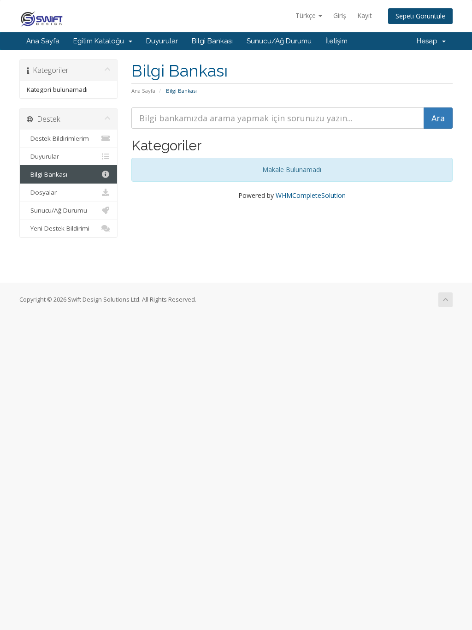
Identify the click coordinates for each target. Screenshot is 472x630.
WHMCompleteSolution (311, 195)
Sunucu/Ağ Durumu (279, 41)
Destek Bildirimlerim (58, 138)
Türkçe (306, 15)
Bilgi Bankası (212, 41)
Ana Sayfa (42, 41)
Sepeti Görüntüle (420, 16)
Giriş (339, 15)
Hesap (429, 41)
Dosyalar (42, 192)
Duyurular (162, 41)
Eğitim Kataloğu (100, 41)
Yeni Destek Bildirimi (58, 228)
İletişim (336, 41)
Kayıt (364, 15)
